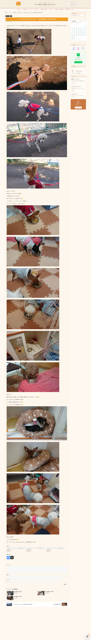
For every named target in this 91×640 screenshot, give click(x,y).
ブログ (31, 9)
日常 (12, 589)
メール (8, 579)
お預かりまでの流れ (44, 9)
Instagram (78, 49)
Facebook (74, 49)
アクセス (72, 9)
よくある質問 (56, 9)
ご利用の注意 (67, 9)
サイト (8, 581)
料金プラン (37, 9)
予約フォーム (19, 9)
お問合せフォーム (26, 9)
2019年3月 (8, 589)
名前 (8, 574)
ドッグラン (50, 9)
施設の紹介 (61, 9)
